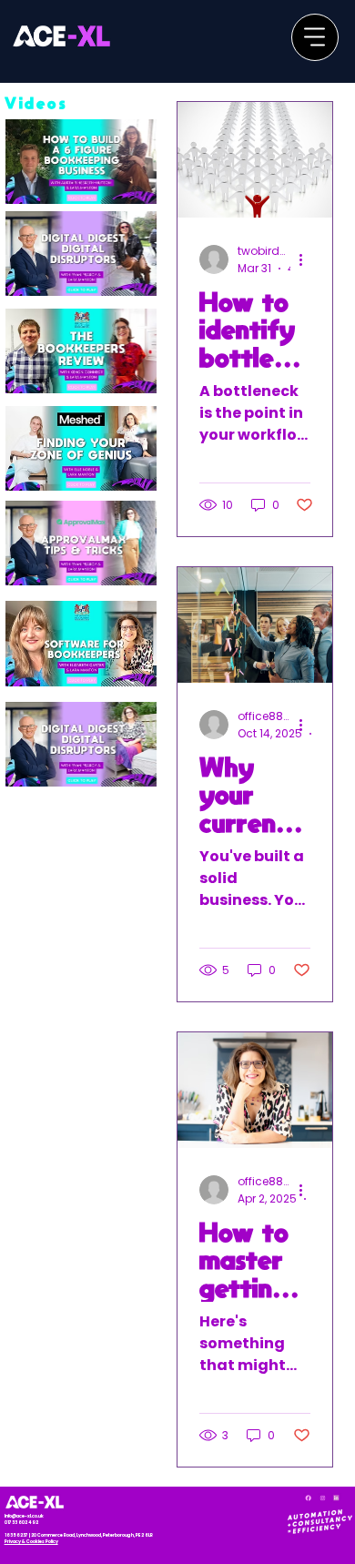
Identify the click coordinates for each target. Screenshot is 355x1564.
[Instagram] (323, 1498)
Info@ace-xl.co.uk (24, 1516)
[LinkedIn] (336, 1498)
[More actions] (308, 259)
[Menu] (315, 37)
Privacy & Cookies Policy (31, 1542)
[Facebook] (308, 1498)
